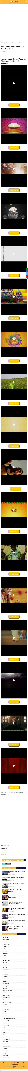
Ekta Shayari (5, 967)
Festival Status (6, 974)
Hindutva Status (6, 995)
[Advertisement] (14, 24)
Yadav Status (5, 1055)
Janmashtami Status (7, 1002)
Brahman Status (6, 944)
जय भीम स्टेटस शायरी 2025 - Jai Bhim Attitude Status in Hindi (15, 903)
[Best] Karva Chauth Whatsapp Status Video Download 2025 (16, 927)
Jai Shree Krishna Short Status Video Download (16, 915)
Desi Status (5, 955)
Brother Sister (5, 948)
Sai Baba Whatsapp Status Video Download (15, 890)
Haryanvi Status (6, 992)
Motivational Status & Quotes (9, 1018)
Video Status (6, 42)
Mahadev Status (6, 1009)
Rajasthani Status (6, 1030)
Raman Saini (4, 51)
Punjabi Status (6, 1025)
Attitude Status (6, 939)
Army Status (5, 937)
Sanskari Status (6, 1037)
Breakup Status (6, 946)
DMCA (18, 1062)
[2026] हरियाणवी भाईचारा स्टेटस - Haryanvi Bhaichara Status (16, 896)
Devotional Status (6, 960)
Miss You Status (6, 1013)
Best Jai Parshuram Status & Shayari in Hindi (16, 909)
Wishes (4, 1053)
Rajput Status (5, 1032)
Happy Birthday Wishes (7, 990)
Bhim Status (5, 941)
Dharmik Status (6, 962)
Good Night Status (6, 986)
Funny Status (5, 976)
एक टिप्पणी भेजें (3, 854)
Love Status (5, 1006)
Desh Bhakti (5, 953)
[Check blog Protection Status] (6, 864)
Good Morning (6, 983)
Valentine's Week (6, 1046)
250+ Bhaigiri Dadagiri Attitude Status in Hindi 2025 (16, 921)
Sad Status (5, 1034)
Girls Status (5, 981)
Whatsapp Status (6, 1050)
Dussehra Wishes (6, 965)
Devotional (5, 958)
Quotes (4, 1027)
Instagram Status (6, 997)
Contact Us (13, 1062)
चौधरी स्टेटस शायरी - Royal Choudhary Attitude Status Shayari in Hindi (16, 878)
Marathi (4, 1011)
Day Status (5, 951)
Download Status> (14, 105)
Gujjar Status (5, 988)
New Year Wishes (6, 1020)
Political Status (6, 1023)
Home (4, 1062)
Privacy (8, 1062)
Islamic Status (6, 999)
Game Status (5, 979)
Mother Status (6, 1016)
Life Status (5, 1004)
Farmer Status (5, 972)
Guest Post (23, 1062)
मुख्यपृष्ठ (2, 42)
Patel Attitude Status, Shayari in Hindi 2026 (16, 872)
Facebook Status (6, 969)
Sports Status (5, 1041)
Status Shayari (6, 1044)
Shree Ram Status (6, 1039)
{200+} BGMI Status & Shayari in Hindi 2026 (16, 884)
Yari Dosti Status (6, 1057)
